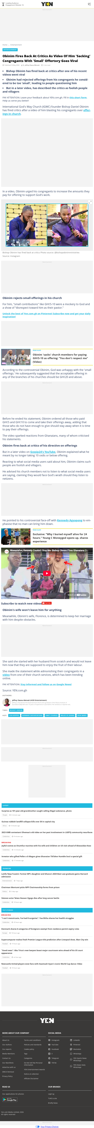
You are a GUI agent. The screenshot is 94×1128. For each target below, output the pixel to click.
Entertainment (16, 45)
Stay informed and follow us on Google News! (46, 684)
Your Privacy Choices (50, 1126)
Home (5, 45)
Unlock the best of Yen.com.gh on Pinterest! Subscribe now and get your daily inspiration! (46, 315)
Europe (5, 933)
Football (5, 944)
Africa (5, 826)
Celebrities (6, 836)
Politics (5, 891)
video (6, 675)
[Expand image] (90, 202)
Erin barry (82, 715)
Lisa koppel (14, 715)
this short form (78, 97)
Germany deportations (32, 715)
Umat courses (52, 715)
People (5, 815)
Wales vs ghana (67, 715)
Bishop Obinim (16, 710)
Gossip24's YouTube (42, 452)
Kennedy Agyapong (69, 520)
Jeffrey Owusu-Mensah (32, 65)
